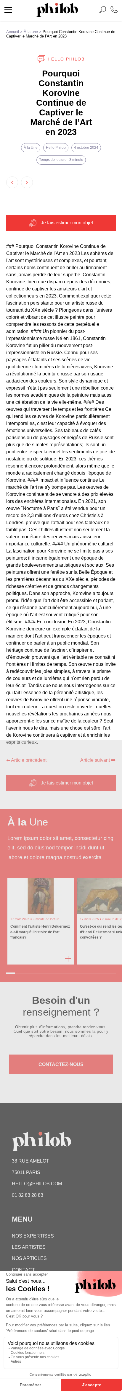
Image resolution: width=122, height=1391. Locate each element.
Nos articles (29, 1258)
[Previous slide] (12, 182)
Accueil (12, 32)
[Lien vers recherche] (102, 11)
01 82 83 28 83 (27, 1195)
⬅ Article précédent (26, 760)
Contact (23, 1269)
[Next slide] (27, 182)
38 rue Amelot (30, 1160)
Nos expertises (33, 1235)
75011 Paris (26, 1172)
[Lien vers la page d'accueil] (57, 15)
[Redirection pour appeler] (114, 10)
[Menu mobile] (8, 10)
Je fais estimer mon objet (67, 222)
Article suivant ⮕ (98, 760)
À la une (31, 32)
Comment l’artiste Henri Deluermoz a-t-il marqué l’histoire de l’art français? (40, 931)
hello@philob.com (37, 1183)
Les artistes (29, 1247)
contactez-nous (61, 1064)
